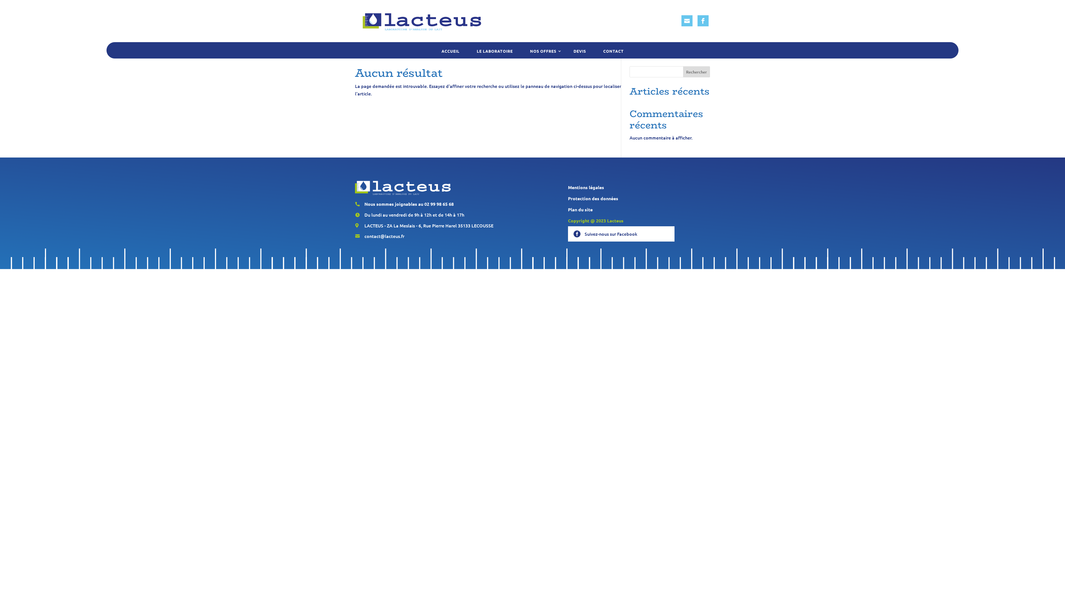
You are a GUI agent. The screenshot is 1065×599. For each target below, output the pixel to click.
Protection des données (593, 198)
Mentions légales (586, 187)
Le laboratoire (495, 51)
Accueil (451, 51)
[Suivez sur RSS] (687, 20)
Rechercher (696, 72)
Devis (580, 51)
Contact (613, 51)
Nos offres (543, 51)
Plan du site (580, 209)
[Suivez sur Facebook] (703, 20)
